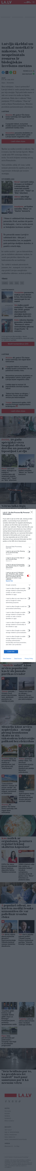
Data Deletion (7, 658)
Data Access (18, 658)
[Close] (32, 513)
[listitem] (18, 547)
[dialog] (18, 585)
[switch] (28, 552)
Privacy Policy (29, 658)
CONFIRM (10, 651)
